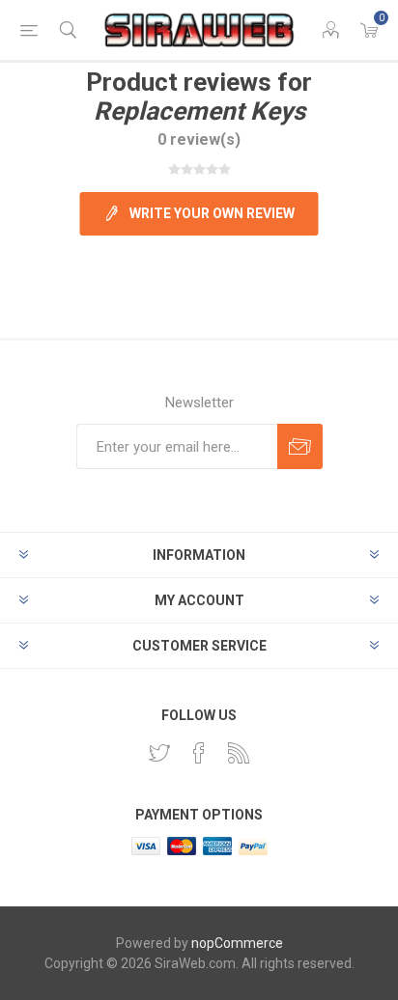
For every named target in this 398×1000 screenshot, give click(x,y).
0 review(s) (199, 139)
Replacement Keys (199, 111)
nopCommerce (237, 943)
